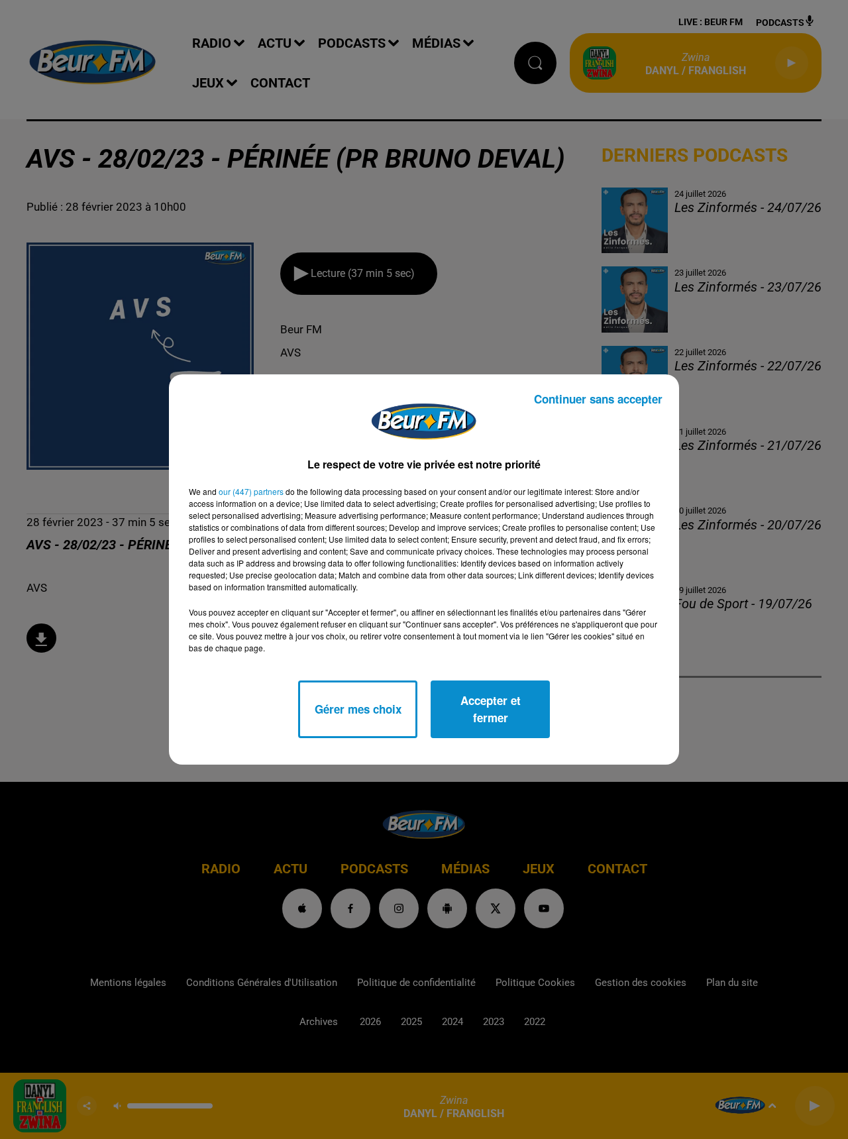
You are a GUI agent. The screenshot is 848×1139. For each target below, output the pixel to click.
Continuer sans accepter (598, 399)
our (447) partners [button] (251, 491)
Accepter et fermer (490, 709)
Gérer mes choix (358, 709)
